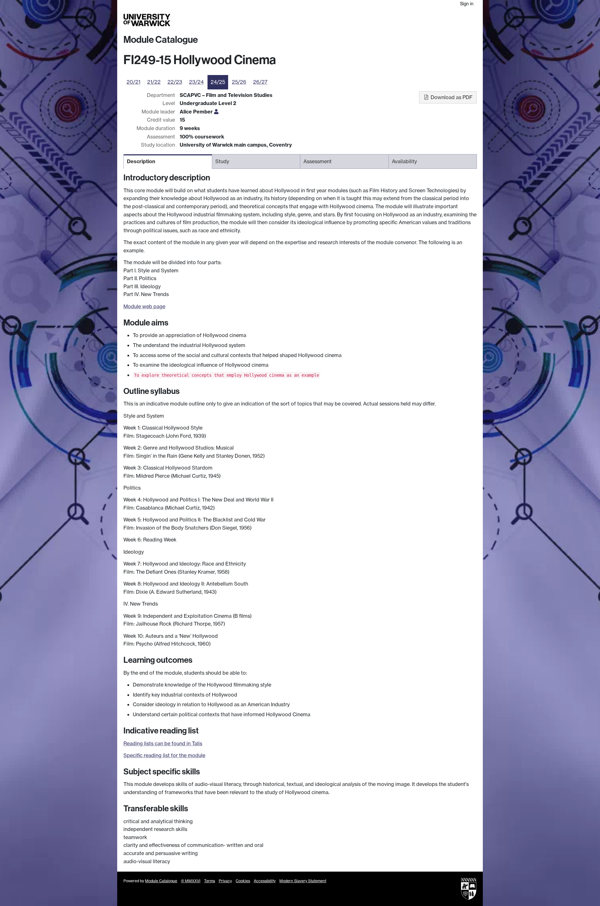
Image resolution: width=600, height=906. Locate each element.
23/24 (196, 82)
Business (397, 20)
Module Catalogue (160, 39)
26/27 (260, 82)
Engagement (462, 20)
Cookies (243, 880)
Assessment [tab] (317, 161)
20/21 (133, 82)
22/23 (175, 82)
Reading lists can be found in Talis (162, 743)
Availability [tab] (404, 161)
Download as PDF (450, 97)
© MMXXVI (190, 880)
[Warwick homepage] (146, 20)
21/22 (154, 82)
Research (373, 20)
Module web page (144, 306)
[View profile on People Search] (216, 111)
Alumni (419, 20)
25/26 (239, 82)
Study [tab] (222, 161)
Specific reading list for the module (164, 755)
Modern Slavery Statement (302, 880)
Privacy (225, 880)
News (436, 20)
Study (351, 20)
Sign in (466, 3)
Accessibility (265, 880)
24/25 (218, 82)
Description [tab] (141, 161)
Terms (209, 880)
